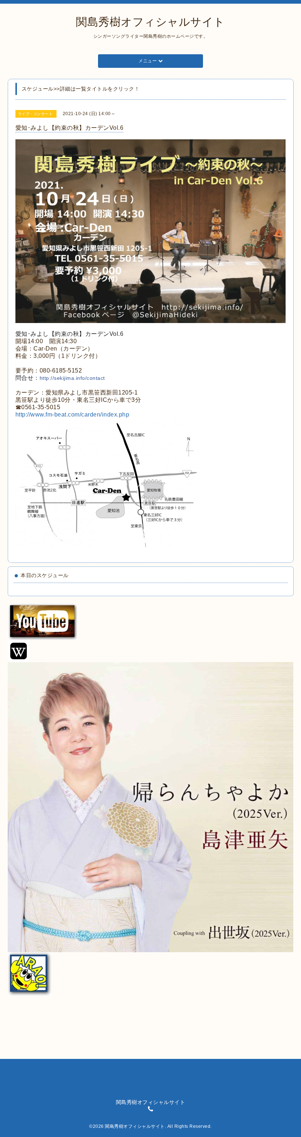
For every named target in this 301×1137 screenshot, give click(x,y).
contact (72, 378)
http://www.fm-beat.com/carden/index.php (72, 414)
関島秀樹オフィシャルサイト (150, 22)
